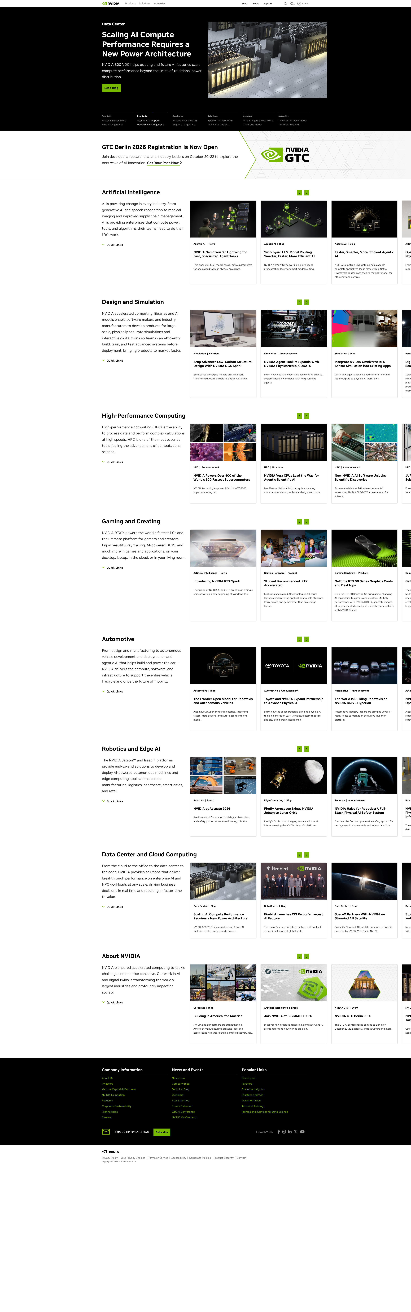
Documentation (251, 1100)
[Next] (306, 192)
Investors (107, 1083)
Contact (241, 1157)
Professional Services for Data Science (265, 1111)
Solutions (144, 3)
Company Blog (181, 1083)
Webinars (177, 1094)
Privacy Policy (110, 1157)
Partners (247, 1083)
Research (107, 1100)
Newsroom (178, 1078)
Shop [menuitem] (244, 3)
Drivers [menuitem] (255, 3)
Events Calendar (182, 1106)
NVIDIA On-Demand (184, 1117)
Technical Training (252, 1106)
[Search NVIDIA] (286, 2)
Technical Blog (180, 1089)
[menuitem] (130, 3)
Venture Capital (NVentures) (119, 1089)
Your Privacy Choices (133, 1157)
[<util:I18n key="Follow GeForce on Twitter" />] (296, 1132)
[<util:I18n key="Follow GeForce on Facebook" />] (279, 1132)
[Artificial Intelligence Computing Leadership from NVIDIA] (111, 3)
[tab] (117, 119)
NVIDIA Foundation (113, 1094)
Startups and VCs (252, 1094)
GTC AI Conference (183, 1111)
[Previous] (299, 192)
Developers (248, 1078)
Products (130, 3)
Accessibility (178, 1157)
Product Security (224, 1157)
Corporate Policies (200, 1157)
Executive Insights (253, 1089)
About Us (107, 1078)
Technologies (110, 1111)
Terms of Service (158, 1157)
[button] (292, 4)
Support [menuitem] (268, 3)
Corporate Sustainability (116, 1106)
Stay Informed (180, 1100)
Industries (159, 3)
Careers (106, 1117)
